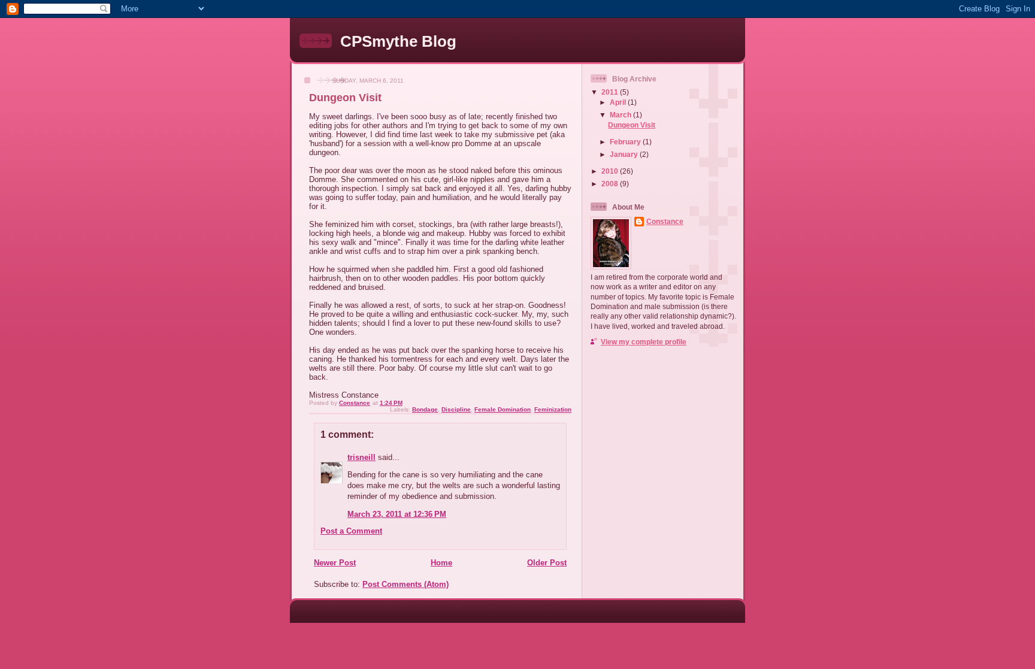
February (626, 142)
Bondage (425, 409)
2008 (610, 183)
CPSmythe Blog (398, 41)
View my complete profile (643, 342)
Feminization (552, 409)
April (619, 102)
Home (441, 562)
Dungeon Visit (631, 125)
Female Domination (502, 409)
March (621, 115)
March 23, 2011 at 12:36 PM (396, 514)
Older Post (547, 562)
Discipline (456, 409)
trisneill (361, 457)
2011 (610, 92)
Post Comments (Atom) (405, 584)
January (625, 154)
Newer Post (335, 562)
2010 (610, 171)
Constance (664, 221)
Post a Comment (351, 530)
